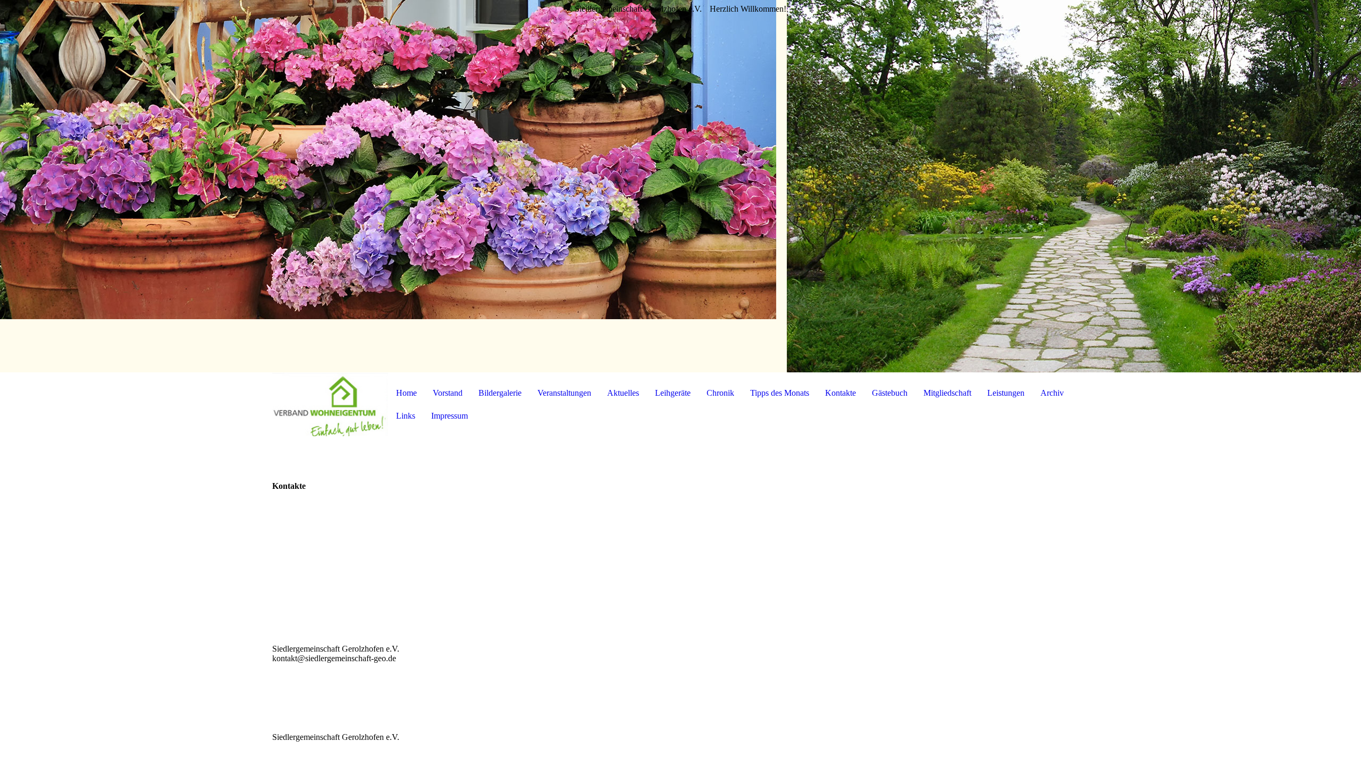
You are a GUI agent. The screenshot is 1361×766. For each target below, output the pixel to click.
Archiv (1052, 392)
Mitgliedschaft (947, 392)
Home (406, 392)
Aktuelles (623, 392)
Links (405, 415)
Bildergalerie (500, 392)
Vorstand (448, 392)
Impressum (449, 415)
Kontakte (840, 392)
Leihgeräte (673, 392)
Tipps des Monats (779, 392)
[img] (680, 186)
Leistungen (1005, 392)
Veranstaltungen (564, 392)
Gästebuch (890, 392)
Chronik (720, 392)
